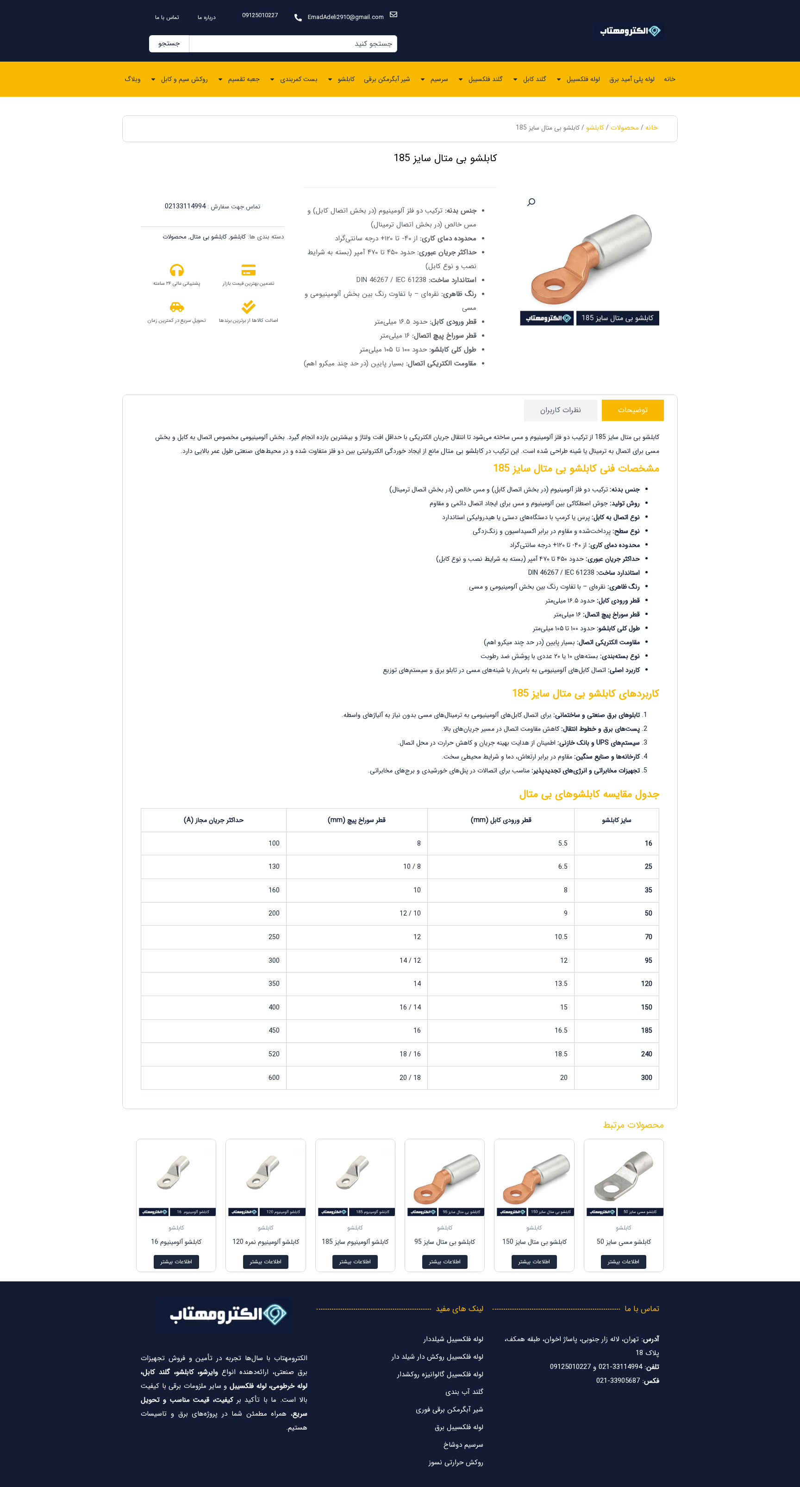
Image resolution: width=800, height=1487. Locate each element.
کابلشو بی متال (208, 237)
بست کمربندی (299, 79)
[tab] (633, 410)
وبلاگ (133, 79)
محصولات (625, 127)
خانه (669, 79)
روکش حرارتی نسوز (456, 1462)
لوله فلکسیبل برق (459, 1427)
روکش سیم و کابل (184, 79)
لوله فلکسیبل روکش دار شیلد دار (437, 1356)
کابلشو (346, 79)
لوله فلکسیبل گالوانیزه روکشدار (440, 1374)
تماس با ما (167, 17)
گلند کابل (534, 79)
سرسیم (439, 79)
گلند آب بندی (464, 1392)
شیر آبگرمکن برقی (387, 79)
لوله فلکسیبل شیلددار (453, 1339)
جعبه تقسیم (244, 79)
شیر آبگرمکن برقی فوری (449, 1409)
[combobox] (293, 43)
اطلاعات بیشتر (623, 1261)
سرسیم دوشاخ (463, 1444)
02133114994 (185, 206)
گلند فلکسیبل (486, 79)
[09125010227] (298, 17)
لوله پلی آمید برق (632, 79)
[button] (531, 202)
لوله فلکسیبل (583, 79)
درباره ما (207, 17)
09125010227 (260, 15)
